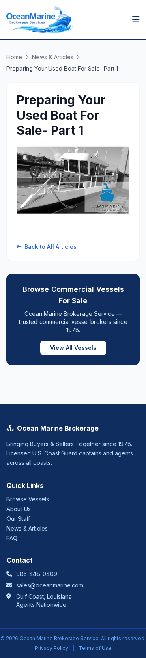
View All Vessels (73, 347)
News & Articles (52, 57)
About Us (18, 508)
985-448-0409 (36, 573)
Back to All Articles (50, 246)
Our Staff (18, 518)
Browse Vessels (27, 499)
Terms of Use (95, 648)
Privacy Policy (51, 648)
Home (14, 57)
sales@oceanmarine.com (49, 585)
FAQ (11, 538)
